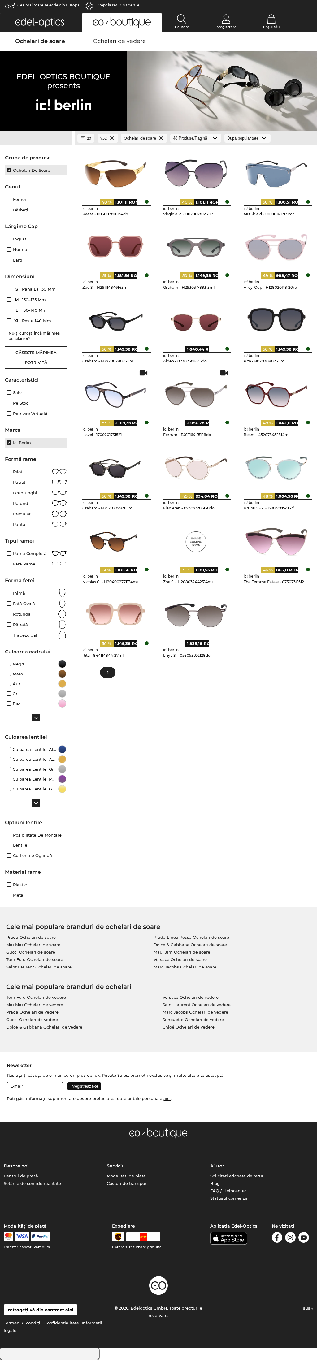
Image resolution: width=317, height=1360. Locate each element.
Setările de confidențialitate (32, 1183)
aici (167, 1098)
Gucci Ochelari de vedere (32, 1019)
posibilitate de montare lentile (37, 840)
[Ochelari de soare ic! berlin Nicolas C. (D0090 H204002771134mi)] (115, 539)
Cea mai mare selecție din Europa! (48, 5)
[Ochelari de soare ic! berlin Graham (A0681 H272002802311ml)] (115, 318)
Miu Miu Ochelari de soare (33, 944)
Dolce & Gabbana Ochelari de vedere (44, 1026)
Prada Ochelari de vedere (32, 1012)
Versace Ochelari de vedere (191, 997)
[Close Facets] (36, 138)
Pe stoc (20, 403)
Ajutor (217, 1166)
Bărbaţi (20, 209)
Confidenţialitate (61, 1322)
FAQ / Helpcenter (228, 1190)
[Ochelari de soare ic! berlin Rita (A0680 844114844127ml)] (115, 613)
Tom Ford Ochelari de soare (34, 959)
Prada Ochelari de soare (31, 937)
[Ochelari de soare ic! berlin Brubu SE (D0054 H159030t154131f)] (276, 466)
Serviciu (116, 1166)
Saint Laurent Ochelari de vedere (197, 1004)
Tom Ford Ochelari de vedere (36, 997)
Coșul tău (271, 27)
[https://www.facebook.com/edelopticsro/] (277, 1238)
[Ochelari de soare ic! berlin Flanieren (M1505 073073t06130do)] (196, 466)
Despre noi (16, 1166)
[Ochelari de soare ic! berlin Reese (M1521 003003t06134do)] (115, 171)
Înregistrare (226, 27)
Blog (215, 1183)
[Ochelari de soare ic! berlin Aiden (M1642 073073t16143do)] (196, 318)
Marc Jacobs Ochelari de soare (185, 966)
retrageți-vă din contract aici (40, 1310)
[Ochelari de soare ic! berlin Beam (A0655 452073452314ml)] (276, 392)
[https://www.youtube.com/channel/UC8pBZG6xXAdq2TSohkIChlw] (303, 1238)
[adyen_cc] (8, 1236)
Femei (19, 199)
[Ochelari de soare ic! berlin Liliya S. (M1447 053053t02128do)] (196, 613)
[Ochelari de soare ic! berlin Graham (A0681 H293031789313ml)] (196, 245)
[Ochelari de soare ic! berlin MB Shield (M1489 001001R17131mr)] (276, 171)
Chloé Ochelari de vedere (189, 1026)
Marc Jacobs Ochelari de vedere (195, 1012)
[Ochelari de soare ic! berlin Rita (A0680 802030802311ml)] (276, 318)
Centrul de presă (21, 1175)
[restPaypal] (40, 1236)
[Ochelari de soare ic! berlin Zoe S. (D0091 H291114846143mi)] (115, 245)
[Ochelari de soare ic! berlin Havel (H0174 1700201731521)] (115, 392)
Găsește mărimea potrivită (36, 357)
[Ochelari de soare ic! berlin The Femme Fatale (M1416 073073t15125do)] (276, 539)
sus (307, 1308)
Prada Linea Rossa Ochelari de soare (191, 937)
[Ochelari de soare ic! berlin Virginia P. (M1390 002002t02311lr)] (196, 171)
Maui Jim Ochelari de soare (182, 952)
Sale (17, 392)
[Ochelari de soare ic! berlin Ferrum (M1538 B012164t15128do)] (196, 392)
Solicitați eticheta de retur (236, 1175)
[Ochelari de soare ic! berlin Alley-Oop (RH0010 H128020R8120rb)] (276, 245)
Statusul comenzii (228, 1198)
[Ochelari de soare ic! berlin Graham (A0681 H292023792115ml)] (115, 466)
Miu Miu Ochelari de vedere (34, 1004)
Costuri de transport (127, 1183)
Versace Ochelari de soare (180, 959)
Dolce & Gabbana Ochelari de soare (190, 944)
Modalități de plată (126, 1175)
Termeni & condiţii (22, 1322)
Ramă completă (29, 553)
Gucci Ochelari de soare (30, 952)
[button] (39, 22)
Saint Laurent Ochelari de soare (39, 966)
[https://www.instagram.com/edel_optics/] (290, 1238)
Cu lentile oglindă (32, 855)
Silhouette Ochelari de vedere (193, 1019)
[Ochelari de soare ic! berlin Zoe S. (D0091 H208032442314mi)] (196, 539)
